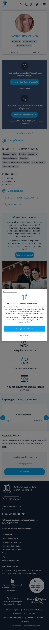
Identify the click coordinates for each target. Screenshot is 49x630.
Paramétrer (24, 335)
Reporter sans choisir (10, 292)
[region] (24, 315)
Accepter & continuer (24, 329)
